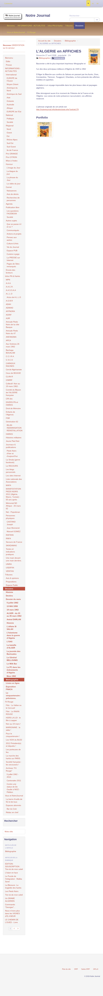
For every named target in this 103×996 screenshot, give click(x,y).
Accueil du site (44, 41)
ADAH (8, 304)
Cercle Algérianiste (14, 369)
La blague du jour (12, 172)
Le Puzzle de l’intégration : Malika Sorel (13, 879)
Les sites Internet (13, 476)
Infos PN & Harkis (55, 26)
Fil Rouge (31, 32)
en (97, 3)
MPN (8, 280)
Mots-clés (9, 831)
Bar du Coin (12, 809)
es (93, 3)
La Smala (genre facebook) (13, 461)
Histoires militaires (13, 437)
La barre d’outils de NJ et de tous (14, 800)
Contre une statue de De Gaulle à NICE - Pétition (13, 788)
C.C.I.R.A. (10, 356)
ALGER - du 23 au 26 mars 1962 (14, 614)
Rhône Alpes (12, 140)
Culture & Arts (12, 243)
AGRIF (9, 315)
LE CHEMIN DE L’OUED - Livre (11, 921)
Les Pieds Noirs (11, 891)
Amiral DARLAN (14, 619)
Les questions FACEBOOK (13, 212)
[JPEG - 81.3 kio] (44, 129)
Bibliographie (70, 41)
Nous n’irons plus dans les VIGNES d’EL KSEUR (12, 913)
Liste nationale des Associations (14, 480)
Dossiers (79, 26)
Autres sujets (11, 221)
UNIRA (9, 564)
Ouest (9, 133)
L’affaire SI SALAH (11, 627)
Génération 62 (12, 422)
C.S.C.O (9, 360)
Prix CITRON (11, 157)
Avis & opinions (12, 578)
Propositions (11, 582)
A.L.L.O (9, 294)
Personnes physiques (10, 516)
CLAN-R (9, 376)
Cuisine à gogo (13, 254)
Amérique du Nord (12, 89)
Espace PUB (12, 250)
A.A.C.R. (9, 287)
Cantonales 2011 (14, 780)
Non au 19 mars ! (13, 724)
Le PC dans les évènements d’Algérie (13, 670)
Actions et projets (14, 234)
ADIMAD (9, 308)
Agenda (9, 204)
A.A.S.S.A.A (11, 290)
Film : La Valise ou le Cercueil (13, 706)
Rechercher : (74, 16)
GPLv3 (95, 969)
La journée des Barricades (13, 652)
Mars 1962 (11, 676)
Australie (10, 104)
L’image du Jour (13, 168)
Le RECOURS (12, 466)
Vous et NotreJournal (16, 32)
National (9, 115)
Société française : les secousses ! (14, 763)
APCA (8, 340)
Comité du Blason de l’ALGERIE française (13, 392)
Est (8, 136)
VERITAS (10, 571)
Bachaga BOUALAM (10, 351)
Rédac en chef (12, 812)
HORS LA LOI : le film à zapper (13, 719)
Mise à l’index (11, 161)
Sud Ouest (11, 147)
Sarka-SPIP (85, 969)
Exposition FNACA (11, 688)
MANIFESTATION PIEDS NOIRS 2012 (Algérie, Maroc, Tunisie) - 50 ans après (13, 494)
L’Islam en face (11, 873)
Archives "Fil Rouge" (11, 769)
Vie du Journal (13, 247)
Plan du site (66, 969)
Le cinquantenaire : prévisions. (13, 695)
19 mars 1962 (13, 610)
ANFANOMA (11, 337)
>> (97, 20)
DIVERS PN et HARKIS (12, 403)
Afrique (10, 108)
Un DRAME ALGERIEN (10, 899)
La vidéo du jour (13, 184)
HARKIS (9, 434)
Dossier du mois (13, 599)
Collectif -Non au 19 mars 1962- (13, 385)
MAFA (8, 485)
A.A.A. (8, 283)
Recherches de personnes (13, 199)
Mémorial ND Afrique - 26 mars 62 (13, 506)
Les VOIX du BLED (14, 740)
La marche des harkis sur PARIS (13, 757)
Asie (8, 97)
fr (88, 3)
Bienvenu (11, 26)
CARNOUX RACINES (10, 364)
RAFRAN (10, 535)
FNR (8, 418)
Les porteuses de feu (13, 750)
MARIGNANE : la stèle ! (13, 728)
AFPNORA (10, 311)
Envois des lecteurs (10, 271)
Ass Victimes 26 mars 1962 (12, 345)
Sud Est (10, 143)
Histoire (9, 592)
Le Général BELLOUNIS (12, 658)
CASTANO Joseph (11, 523)
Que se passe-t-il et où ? (14, 225)
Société (10, 122)
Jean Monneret (13, 528)
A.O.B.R (9, 301)
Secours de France (14, 542)
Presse (9, 65)
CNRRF (9, 380)
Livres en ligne (12, 683)
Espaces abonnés (13, 805)
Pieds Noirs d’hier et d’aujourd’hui (12, 453)
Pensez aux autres (12, 238)
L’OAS (9, 641)
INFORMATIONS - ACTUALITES (31, 26)
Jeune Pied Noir (12, 441)
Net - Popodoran (13, 512)
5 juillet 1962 (12, 603)
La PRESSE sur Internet (13, 258)
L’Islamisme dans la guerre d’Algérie (13, 635)
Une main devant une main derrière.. (14, 559)
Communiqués (13, 230)
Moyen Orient (12, 84)
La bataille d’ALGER (11, 646)
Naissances (11, 191)
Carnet (9, 187)
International (11, 75)
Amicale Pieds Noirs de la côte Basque (12, 324)
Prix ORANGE (12, 154)
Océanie (10, 101)
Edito (8, 61)
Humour (9, 164)
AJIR (8, 318)
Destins (9, 596)
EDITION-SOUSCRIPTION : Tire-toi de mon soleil (14, 866)
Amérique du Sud (14, 94)
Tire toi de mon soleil (14, 895)
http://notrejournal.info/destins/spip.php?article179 (57, 109)
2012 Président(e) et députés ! (13, 744)
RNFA (8, 538)
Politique (10, 119)
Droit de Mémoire (13, 408)
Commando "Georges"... (10, 905)
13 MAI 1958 (12, 606)
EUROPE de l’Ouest (12, 79)
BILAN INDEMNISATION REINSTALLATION (14, 428)
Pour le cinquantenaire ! (13, 734)
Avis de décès (13, 194)
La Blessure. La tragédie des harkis (13, 886)
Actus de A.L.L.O (14, 297)
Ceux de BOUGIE (13, 373)
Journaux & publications (11, 445)
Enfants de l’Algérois (10, 413)
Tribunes (69, 26)
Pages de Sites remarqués (13, 265)
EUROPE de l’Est (14, 112)
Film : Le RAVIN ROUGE (12, 712)
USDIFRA (10, 568)
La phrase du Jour (12, 178)
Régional (9, 126)
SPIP (76, 969)
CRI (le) (9, 399)
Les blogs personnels (10, 470)
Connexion (8, 3)
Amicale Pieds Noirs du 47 (12, 332)
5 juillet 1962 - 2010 (13, 775)
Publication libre (12, 207)
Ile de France (12, 150)
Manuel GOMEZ (14, 531)
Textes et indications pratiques (10, 551)
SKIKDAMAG (11, 545)
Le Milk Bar (12, 664)
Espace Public (12, 585)
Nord (9, 129)
